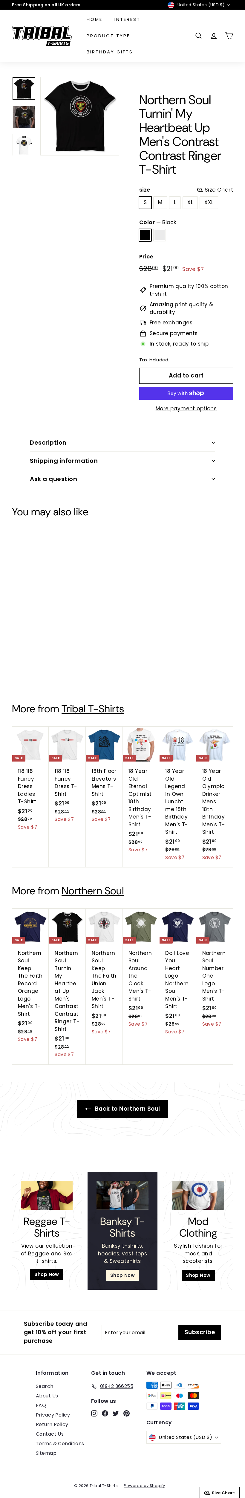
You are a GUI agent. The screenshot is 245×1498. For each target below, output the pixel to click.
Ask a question (53, 479)
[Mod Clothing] (198, 1195)
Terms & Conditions (60, 1443)
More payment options (186, 408)
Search (44, 1386)
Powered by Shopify (144, 1485)
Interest (127, 19)
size (186, 189)
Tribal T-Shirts (93, 709)
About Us (47, 1395)
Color (157, 222)
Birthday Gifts (110, 52)
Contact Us (50, 1434)
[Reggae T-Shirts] (47, 1195)
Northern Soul (93, 891)
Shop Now (46, 1274)
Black (145, 235)
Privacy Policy (53, 1414)
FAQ (41, 1405)
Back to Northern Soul (126, 1109)
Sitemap (46, 1453)
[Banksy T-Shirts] (122, 1195)
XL (190, 202)
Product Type (108, 36)
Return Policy (52, 1424)
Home (94, 19)
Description (48, 442)
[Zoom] (80, 116)
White (160, 235)
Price (146, 256)
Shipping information (64, 461)
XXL (208, 202)
